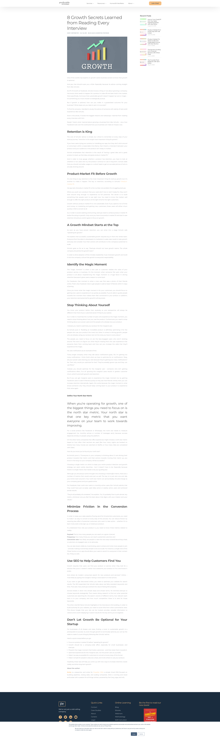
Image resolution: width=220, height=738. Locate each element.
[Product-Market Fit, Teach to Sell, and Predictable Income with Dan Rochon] (143, 41)
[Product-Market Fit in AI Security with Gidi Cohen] (143, 32)
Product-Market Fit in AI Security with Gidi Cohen (154, 31)
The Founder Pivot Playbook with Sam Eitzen (154, 61)
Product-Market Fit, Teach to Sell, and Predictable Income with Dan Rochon (154, 41)
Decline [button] (141, 734)
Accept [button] (134, 734)
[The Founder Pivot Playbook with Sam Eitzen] (143, 62)
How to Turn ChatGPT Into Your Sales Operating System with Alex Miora (154, 22)
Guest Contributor (73, 33)
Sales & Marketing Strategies (100, 33)
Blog (89, 33)
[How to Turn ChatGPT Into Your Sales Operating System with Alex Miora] (143, 22)
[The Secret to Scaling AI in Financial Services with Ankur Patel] (143, 52)
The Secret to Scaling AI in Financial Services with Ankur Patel (154, 52)
